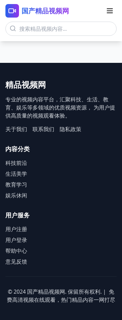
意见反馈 (16, 261)
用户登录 (16, 240)
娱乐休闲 (16, 195)
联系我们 (43, 129)
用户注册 (16, 229)
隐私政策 (70, 129)
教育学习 (16, 184)
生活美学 (16, 173)
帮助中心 (16, 250)
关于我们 (16, 129)
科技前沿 (16, 163)
